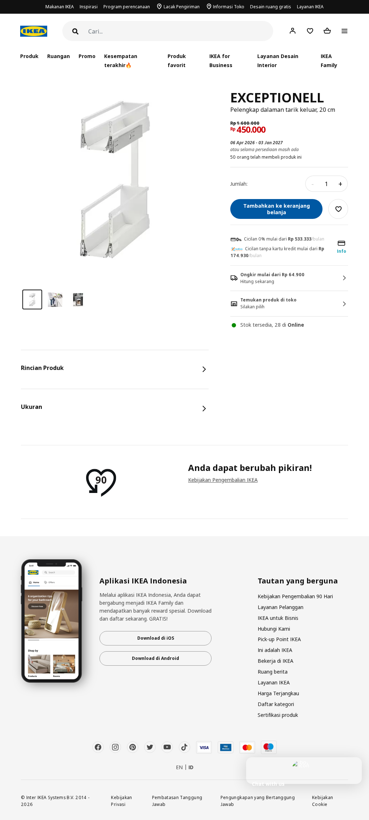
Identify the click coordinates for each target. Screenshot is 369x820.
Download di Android (155, 658)
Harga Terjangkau (278, 693)
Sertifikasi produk (278, 714)
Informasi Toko (228, 7)
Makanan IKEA (59, 7)
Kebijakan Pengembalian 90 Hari (295, 596)
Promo (87, 56)
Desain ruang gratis (270, 7)
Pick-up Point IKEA (279, 639)
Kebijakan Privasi (121, 800)
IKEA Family (329, 61)
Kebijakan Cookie (322, 800)
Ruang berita (273, 671)
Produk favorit (177, 61)
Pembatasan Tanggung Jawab (177, 800)
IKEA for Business (220, 61)
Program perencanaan (126, 7)
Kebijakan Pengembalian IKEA (223, 479)
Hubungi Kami (274, 628)
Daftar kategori (276, 704)
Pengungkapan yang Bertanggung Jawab (258, 800)
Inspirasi (89, 7)
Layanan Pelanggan (280, 607)
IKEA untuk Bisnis (278, 617)
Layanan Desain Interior (277, 61)
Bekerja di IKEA (275, 660)
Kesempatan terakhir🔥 (120, 61)
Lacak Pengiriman (182, 7)
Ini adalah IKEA (275, 650)
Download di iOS (155, 638)
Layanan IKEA (310, 7)
